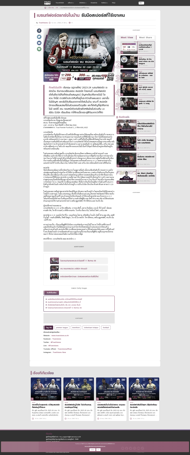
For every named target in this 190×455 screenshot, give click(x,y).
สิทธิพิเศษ (82, 3)
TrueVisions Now (59, 352)
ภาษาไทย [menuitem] (139, 7)
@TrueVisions (56, 342)
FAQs (113, 3)
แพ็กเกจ (70, 3)
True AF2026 (60, 3)
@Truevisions (53, 345)
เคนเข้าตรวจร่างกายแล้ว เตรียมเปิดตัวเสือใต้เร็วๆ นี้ (64, 302)
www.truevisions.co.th (60, 335)
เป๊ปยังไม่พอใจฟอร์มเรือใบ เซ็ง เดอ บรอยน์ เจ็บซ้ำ (64, 305)
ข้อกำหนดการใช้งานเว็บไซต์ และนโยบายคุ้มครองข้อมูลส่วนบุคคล (95, 446)
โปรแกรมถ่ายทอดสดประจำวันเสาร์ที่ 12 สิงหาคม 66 (65, 308)
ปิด (98, 449)
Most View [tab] (127, 37)
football (106, 327)
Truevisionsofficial (65, 349)
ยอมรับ (92, 449)
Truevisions (56, 339)
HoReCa (103, 3)
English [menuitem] (140, 10)
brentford (76, 327)
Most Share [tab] (145, 37)
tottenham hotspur (91, 327)
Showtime (94, 3)
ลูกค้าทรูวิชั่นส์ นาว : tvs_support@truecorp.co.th (63, 437)
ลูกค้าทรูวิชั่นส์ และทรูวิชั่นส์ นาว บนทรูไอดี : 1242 (62, 439)
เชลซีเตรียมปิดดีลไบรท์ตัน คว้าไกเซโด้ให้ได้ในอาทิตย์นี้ (65, 299)
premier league (62, 327)
